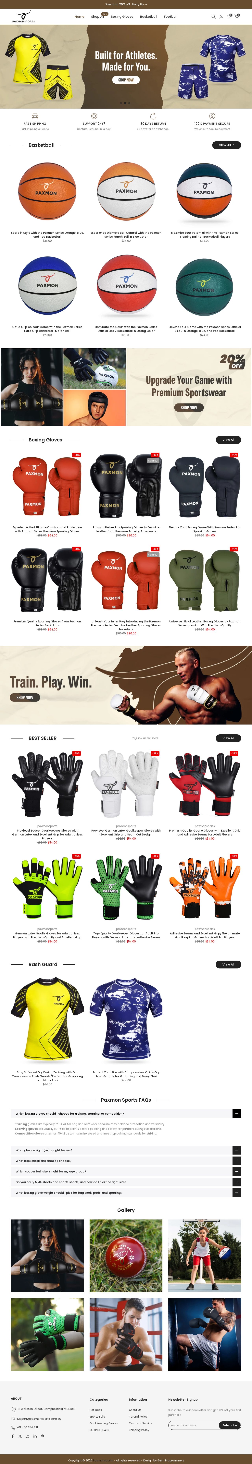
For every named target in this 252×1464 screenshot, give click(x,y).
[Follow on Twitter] (20, 1436)
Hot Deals (96, 1410)
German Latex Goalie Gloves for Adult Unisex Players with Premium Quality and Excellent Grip (47, 935)
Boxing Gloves (122, 16)
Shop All (99, 16)
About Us (135, 1410)
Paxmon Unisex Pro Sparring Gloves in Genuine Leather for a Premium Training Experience (126, 529)
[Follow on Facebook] (12, 1436)
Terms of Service (140, 1423)
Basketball (148, 16)
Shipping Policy (139, 1430)
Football (170, 16)
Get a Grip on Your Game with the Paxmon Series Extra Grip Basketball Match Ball (47, 329)
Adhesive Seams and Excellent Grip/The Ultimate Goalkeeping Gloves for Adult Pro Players (205, 935)
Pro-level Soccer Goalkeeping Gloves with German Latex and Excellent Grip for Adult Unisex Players (47, 834)
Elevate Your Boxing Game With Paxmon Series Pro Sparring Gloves (205, 529)
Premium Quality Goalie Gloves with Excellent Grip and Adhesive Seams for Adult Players (205, 832)
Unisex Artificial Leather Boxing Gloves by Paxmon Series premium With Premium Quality (204, 623)
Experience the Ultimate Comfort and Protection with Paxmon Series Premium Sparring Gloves (47, 529)
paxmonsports (47, 826)
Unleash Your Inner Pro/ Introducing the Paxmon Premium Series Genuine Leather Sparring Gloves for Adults (126, 625)
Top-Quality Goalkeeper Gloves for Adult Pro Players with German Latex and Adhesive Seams (126, 935)
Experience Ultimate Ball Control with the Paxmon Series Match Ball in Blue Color (126, 235)
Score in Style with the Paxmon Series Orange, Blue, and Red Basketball (47, 235)
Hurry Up (138, 4)
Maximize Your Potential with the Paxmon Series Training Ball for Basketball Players (204, 235)
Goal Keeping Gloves (104, 1423)
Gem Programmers (171, 1460)
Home (79, 16)
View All (225, 145)
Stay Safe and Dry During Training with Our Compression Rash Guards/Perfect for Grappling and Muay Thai (47, 1076)
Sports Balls (97, 1417)
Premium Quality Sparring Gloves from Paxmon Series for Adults (47, 623)
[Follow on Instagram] (27, 1436)
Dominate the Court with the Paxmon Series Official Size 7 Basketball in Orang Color (126, 329)
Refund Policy (138, 1417)
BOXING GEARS (99, 1430)
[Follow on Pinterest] (42, 1436)
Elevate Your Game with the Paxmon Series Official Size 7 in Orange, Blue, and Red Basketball (205, 329)
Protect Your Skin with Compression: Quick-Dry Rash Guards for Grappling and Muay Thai (126, 1074)
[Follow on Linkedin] (35, 1436)
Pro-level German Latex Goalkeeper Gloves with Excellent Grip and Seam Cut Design (126, 832)
